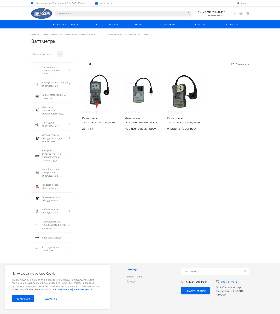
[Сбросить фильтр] (60, 54)
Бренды (131, 281)
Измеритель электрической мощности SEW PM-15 (141, 122)
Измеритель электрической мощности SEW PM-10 (183, 122)
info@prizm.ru (106, 3)
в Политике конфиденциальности (73, 289)
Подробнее (50, 298)
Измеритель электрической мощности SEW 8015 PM (98, 122)
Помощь (132, 269)
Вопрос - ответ (135, 276)
